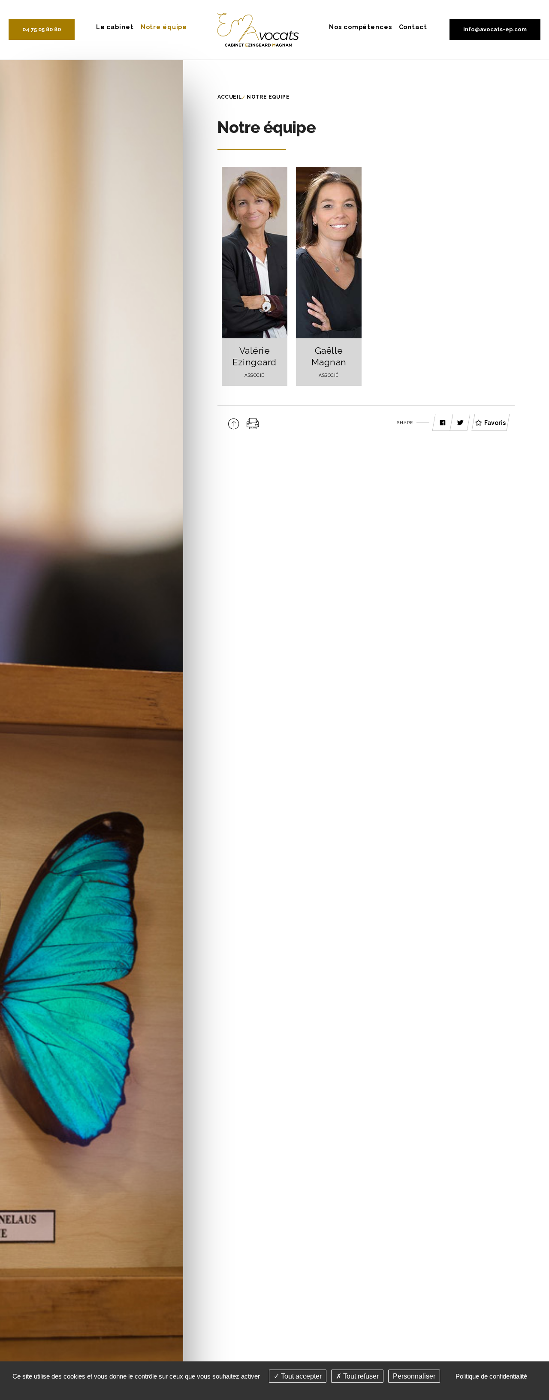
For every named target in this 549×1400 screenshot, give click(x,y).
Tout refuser (360, 1376)
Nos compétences (360, 26)
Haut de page (233, 423)
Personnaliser (414, 1376)
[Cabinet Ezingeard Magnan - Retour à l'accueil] (258, 29)
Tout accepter (300, 1376)
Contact (413, 26)
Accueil (229, 97)
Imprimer (252, 423)
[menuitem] (115, 26)
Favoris (495, 422)
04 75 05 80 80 (41, 29)
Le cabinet (115, 26)
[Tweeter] (460, 422)
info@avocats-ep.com (495, 29)
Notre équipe (164, 26)
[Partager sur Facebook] (442, 422)
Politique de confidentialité (491, 1376)
